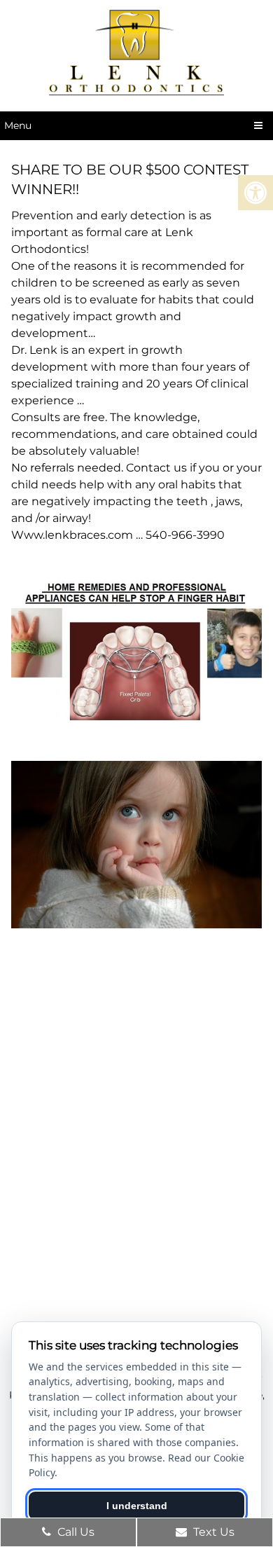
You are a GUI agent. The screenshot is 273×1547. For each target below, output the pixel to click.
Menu (17, 125)
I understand (136, 1505)
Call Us (74, 1532)
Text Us (212, 1532)
